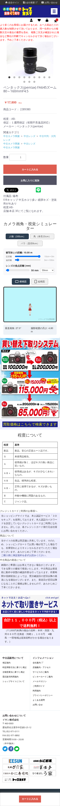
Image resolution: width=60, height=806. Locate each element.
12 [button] (35, 82)
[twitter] (5, 749)
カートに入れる (30, 169)
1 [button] (10, 78)
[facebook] (11, 749)
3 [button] (20, 78)
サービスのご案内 (41, 672)
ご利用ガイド (39, 686)
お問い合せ (38, 704)
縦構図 (41, 281)
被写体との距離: (19, 252)
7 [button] (40, 78)
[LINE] (16, 749)
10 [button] (25, 82)
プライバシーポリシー (43, 695)
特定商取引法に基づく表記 (14, 667)
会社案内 (37, 662)
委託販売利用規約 (10, 676)
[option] (30, 59)
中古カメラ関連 (11, 136)
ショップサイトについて (13, 681)
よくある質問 (39, 700)
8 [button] (45, 78)
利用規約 (37, 690)
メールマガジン (40, 681)
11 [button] (30, 82)
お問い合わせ (49, 2)
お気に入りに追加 (30, 180)
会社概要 (29, 2)
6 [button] (35, 78)
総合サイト (12, 2)
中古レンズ (29, 136)
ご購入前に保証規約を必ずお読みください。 (24, 555)
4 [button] (25, 78)
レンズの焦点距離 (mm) (18, 265)
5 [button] (30, 78)
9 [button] (50, 78)
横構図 (23, 281)
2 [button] (15, 78)
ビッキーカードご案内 (43, 676)
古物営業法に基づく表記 (13, 672)
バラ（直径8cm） (30, 243)
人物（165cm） (17, 236)
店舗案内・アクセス (42, 667)
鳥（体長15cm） (42, 236)
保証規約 (6, 662)
